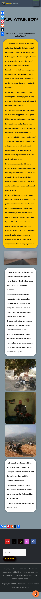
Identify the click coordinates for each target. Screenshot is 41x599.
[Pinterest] (2, 21)
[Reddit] (2, 25)
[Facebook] (2, 13)
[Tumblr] (2, 30)
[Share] (2, 34)
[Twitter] (2, 17)
